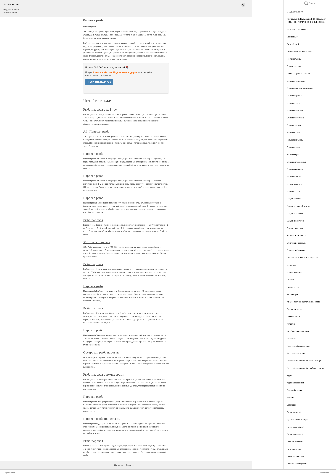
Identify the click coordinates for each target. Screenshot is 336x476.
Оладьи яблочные (295, 213)
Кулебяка (291, 323)
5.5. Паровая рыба (96, 131)
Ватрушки (291, 404)
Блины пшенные (294, 125)
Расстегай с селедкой (296, 353)
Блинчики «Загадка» (296, 250)
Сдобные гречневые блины (299, 73)
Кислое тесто (293, 287)
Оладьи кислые (294, 198)
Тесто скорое (292, 294)
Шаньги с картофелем (296, 463)
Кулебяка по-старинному (298, 331)
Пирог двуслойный (295, 426)
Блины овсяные (294, 176)
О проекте (119, 465)
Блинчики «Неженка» (296, 235)
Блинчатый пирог (295, 272)
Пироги (290, 279)
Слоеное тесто (293, 316)
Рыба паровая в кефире (100, 109)
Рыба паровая (93, 220)
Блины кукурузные (295, 117)
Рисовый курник (294, 390)
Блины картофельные (296, 161)
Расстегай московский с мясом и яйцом (304, 360)
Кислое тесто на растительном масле (303, 301)
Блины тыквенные (295, 183)
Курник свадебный (295, 382)
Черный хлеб (292, 36)
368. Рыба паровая (96, 242)
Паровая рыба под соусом (101, 418)
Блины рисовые (294, 147)
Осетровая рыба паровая (101, 352)
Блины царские (294, 102)
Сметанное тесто (294, 309)
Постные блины (294, 58)
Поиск (309, 3)
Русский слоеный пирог (297, 419)
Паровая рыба (93, 153)
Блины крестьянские (296, 80)
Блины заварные (294, 66)
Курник (290, 375)
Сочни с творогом (295, 441)
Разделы (130, 465)
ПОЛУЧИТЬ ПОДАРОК (99, 82)
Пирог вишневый (295, 434)
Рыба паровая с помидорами (103, 374)
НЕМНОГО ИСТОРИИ (297, 29)
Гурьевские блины (295, 139)
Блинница (291, 264)
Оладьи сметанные (295, 228)
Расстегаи (291, 338)
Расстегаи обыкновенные (298, 345)
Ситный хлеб (293, 44)
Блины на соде (293, 191)
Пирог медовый (294, 412)
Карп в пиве (324, 473)
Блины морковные (295, 169)
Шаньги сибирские (295, 456)
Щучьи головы (10, 473)
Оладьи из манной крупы (298, 206)
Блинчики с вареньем (296, 242)
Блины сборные (294, 154)
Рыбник (290, 397)
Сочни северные (294, 448)
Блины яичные (293, 132)
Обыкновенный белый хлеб (299, 51)
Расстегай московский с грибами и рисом (305, 367)
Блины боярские (294, 95)
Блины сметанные (295, 110)
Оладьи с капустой (295, 220)
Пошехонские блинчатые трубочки (302, 257)
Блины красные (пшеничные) (300, 88)
